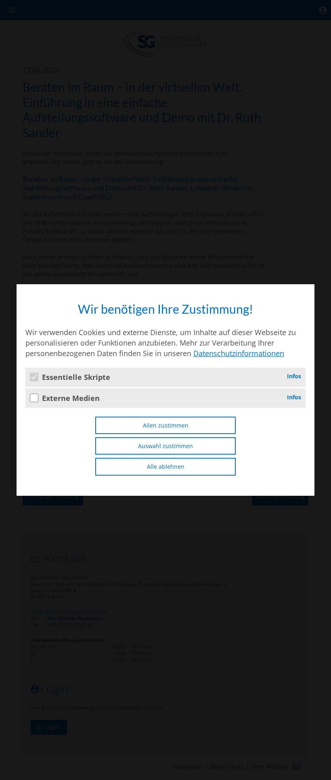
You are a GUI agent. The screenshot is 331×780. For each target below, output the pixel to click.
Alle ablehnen (165, 466)
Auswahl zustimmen (165, 446)
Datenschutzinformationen (238, 353)
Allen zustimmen (166, 425)
